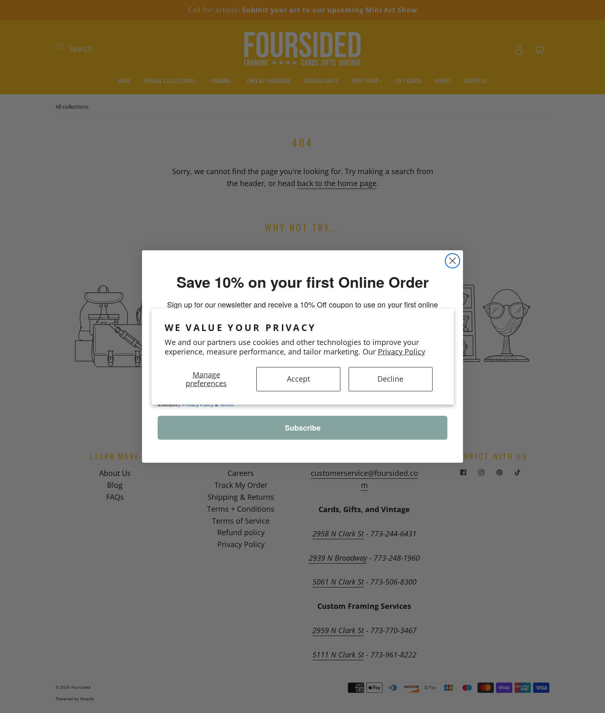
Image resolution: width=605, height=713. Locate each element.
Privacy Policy (401, 351)
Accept (298, 379)
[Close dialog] (452, 261)
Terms (226, 405)
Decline (390, 379)
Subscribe (303, 427)
